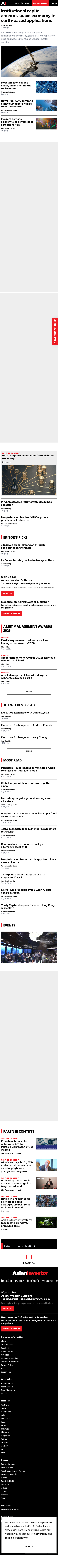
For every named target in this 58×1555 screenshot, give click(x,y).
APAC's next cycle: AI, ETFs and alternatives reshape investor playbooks (17, 1165)
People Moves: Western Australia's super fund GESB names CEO (29, 815)
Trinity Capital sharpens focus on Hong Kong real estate (28, 907)
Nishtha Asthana (8, 92)
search (19, 3)
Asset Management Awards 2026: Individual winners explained (28, 659)
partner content (11, 453)
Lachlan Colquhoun (9, 805)
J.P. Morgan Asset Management (14, 1172)
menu (53, 3)
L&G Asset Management (11, 1153)
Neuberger (6, 462)
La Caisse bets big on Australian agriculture (27, 560)
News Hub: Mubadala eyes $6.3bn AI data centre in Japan (26, 891)
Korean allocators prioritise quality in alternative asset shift (22, 846)
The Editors (6, 647)
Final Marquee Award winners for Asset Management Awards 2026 (25, 642)
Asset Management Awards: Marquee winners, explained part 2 (24, 677)
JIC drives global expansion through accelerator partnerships (23, 546)
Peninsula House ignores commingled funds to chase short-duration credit (28, 769)
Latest (7, 1245)
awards (5, 638)
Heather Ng (6, 25)
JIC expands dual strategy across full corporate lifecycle (23, 876)
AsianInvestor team (9, 110)
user (27, 3)
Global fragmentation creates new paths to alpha (27, 785)
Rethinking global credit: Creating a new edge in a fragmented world (16, 1183)
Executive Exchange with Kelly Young (24, 737)
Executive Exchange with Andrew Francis (26, 725)
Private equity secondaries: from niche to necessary (28, 457)
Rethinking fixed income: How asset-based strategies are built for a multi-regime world (16, 1203)
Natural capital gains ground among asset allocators (26, 800)
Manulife (4, 1229)
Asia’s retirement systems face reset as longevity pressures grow (16, 1223)
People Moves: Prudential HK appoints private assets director (24, 519)
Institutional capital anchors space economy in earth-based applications (28, 16)
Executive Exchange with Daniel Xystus (25, 712)
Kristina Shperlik (8, 128)
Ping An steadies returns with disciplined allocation (26, 503)
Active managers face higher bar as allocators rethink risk (28, 830)
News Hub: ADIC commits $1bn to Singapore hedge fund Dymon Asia (17, 104)
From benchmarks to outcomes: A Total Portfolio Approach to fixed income (17, 1145)
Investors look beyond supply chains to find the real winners (16, 85)
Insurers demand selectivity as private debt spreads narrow (17, 122)
